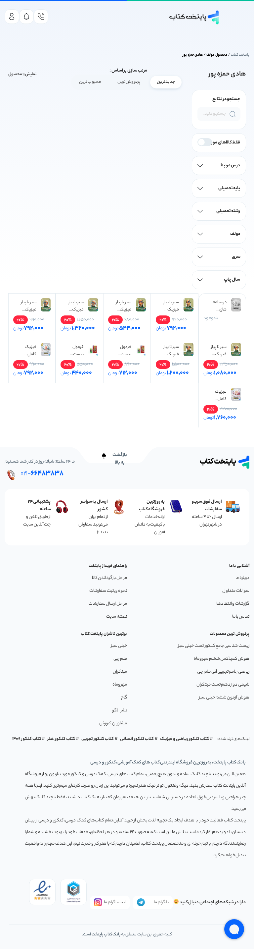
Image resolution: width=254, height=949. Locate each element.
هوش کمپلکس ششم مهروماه (221, 659)
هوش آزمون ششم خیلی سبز (224, 697)
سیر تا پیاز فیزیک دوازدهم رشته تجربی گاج (75, 306)
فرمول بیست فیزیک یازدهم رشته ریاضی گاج (75, 351)
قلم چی (120, 659)
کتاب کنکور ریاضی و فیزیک (184, 739)
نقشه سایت (116, 617)
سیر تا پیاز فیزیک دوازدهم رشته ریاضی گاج (27, 306)
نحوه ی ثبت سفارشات (108, 591)
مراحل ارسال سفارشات (108, 604)
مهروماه (119, 685)
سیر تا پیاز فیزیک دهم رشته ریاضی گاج (122, 306)
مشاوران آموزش (113, 723)
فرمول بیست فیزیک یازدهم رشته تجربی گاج (122, 351)
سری (236, 257)
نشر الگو (119, 710)
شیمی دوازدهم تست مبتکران (222, 685)
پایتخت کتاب (240, 55)
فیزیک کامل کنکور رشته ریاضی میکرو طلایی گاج (218, 395)
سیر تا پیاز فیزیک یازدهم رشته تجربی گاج (218, 351)
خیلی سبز (119, 646)
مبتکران (120, 672)
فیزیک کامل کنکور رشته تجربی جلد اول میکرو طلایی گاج (27, 351)
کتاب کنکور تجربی (97, 739)
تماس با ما (240, 617)
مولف (235, 234)
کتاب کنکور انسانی (137, 739)
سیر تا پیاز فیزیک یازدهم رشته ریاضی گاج (170, 351)
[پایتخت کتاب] (194, 17)
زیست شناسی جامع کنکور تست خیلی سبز (213, 646)
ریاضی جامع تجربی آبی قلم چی (223, 672)
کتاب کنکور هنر (61, 739)
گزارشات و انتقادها (232, 604)
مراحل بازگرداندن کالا (109, 578)
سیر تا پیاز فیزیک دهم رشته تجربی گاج (170, 306)
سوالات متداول (235, 591)
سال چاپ (232, 280)
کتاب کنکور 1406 (26, 739)
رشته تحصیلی (228, 211)
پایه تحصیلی (229, 188)
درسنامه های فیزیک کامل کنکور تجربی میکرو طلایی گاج (218, 306)
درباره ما (242, 578)
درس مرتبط (230, 165)
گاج (124, 697)
